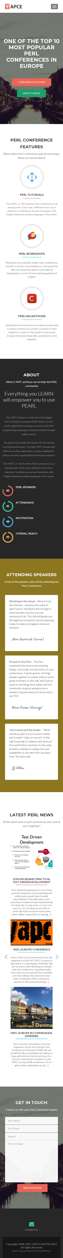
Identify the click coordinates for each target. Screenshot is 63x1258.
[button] (4, 954)
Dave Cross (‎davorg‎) (27, 708)
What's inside (31, 93)
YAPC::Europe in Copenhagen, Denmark (31, 1034)
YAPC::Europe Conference (31, 949)
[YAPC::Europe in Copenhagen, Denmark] (31, 1008)
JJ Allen (18, 768)
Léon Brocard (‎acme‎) (28, 640)
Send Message (32, 1188)
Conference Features (31, 82)
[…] (49, 914)
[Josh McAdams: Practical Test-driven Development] (31, 854)
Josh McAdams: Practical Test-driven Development (32, 880)
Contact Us (31, 1229)
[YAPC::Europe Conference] (31, 932)
